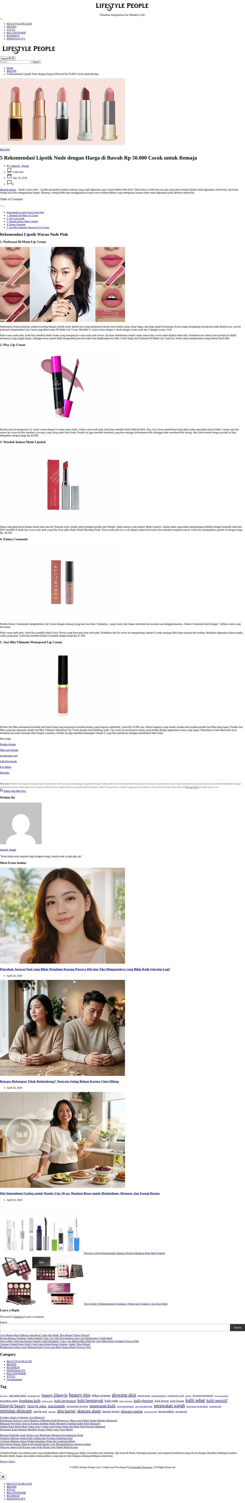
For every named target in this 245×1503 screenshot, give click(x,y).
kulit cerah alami (126, 1401)
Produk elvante (8, 744)
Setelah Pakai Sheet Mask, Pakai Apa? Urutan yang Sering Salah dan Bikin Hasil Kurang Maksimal (52, 1426)
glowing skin (124, 1394)
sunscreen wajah (150, 1412)
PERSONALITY (16, 38)
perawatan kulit (103, 1405)
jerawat (188, 1396)
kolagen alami (47, 1401)
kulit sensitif (216, 1400)
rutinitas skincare (16, 1410)
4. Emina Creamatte (16, 224)
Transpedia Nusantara (141, 1467)
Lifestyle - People (19, 166)
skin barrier (66, 1411)
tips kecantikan (166, 1411)
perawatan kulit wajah (143, 1406)
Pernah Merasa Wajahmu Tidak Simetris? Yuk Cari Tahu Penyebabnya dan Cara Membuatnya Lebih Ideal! (56, 1338)
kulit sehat (195, 1400)
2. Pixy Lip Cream (15, 218)
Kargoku (4, 772)
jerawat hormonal (202, 1395)
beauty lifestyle (55, 1395)
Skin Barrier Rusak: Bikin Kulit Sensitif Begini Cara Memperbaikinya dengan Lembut (45, 1444)
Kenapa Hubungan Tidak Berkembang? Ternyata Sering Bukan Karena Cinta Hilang (59, 1081)
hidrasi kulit (144, 1395)
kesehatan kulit (29, 1400)
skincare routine (132, 1411)
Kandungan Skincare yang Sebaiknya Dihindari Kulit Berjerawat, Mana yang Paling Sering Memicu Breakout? (58, 1420)
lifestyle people (8, 189)
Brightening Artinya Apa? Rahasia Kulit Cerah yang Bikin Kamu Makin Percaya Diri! (45, 1347)
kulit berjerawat (65, 1400)
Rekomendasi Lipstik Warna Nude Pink (25, 212)
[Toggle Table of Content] (2, 206)
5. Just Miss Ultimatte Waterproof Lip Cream (28, 227)
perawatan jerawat (77, 1406)
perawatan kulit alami (125, 1406)
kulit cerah (111, 1400)
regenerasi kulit (215, 1406)
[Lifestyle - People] (21, 843)
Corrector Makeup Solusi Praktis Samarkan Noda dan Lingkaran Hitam (37, 1441)
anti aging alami (17, 1395)
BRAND (11, 26)
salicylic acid (40, 1411)
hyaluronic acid (176, 1395)
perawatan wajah (169, 1405)
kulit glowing (143, 1401)
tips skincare (181, 1411)
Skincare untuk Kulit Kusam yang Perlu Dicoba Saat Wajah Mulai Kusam (39, 1447)
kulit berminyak (90, 1400)
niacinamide (56, 1406)
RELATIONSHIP (16, 32)
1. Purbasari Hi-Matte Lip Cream (22, 215)
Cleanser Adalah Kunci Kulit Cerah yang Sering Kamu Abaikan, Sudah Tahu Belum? (45, 1344)
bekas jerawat (101, 1395)
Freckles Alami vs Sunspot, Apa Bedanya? (22, 1417)
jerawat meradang (221, 1396)
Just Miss (16, 791)
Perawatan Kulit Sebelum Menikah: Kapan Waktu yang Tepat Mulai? (36, 1429)
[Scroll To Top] (1, 1473)
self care (52, 1411)
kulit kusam (177, 1400)
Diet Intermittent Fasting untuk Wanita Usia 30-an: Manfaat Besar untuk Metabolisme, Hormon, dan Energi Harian (80, 1193)
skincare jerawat (110, 1411)
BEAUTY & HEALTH (19, 23)
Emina (7, 791)
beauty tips (79, 1394)
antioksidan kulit (33, 1396)
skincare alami (89, 1411)
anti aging (4, 1396)
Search (3, 1322)
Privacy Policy (192, 787)
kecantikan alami (9, 1400)
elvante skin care (9, 755)
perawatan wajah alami (197, 1406)
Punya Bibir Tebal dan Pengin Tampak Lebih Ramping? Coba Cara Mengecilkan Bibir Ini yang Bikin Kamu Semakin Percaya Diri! (69, 1341)
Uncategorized (14, 1379)
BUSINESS (13, 35)
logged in (19, 1316)
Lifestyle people (8, 761)
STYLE (11, 29)
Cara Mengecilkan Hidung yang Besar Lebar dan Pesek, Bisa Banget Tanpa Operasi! (45, 1335)
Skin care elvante (9, 750)
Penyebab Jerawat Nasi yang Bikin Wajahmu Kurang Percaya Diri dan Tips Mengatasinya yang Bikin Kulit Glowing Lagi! (85, 969)
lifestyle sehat (36, 1406)
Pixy (24, 791)
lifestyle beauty (13, 1405)
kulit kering (162, 1400)
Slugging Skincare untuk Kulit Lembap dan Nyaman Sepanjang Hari (36, 1438)
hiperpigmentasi (159, 1396)
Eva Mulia (5, 767)
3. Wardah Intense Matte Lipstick (22, 221)
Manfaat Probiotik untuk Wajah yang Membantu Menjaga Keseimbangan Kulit (41, 1435)
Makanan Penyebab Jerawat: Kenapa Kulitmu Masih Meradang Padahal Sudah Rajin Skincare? (50, 1423)
